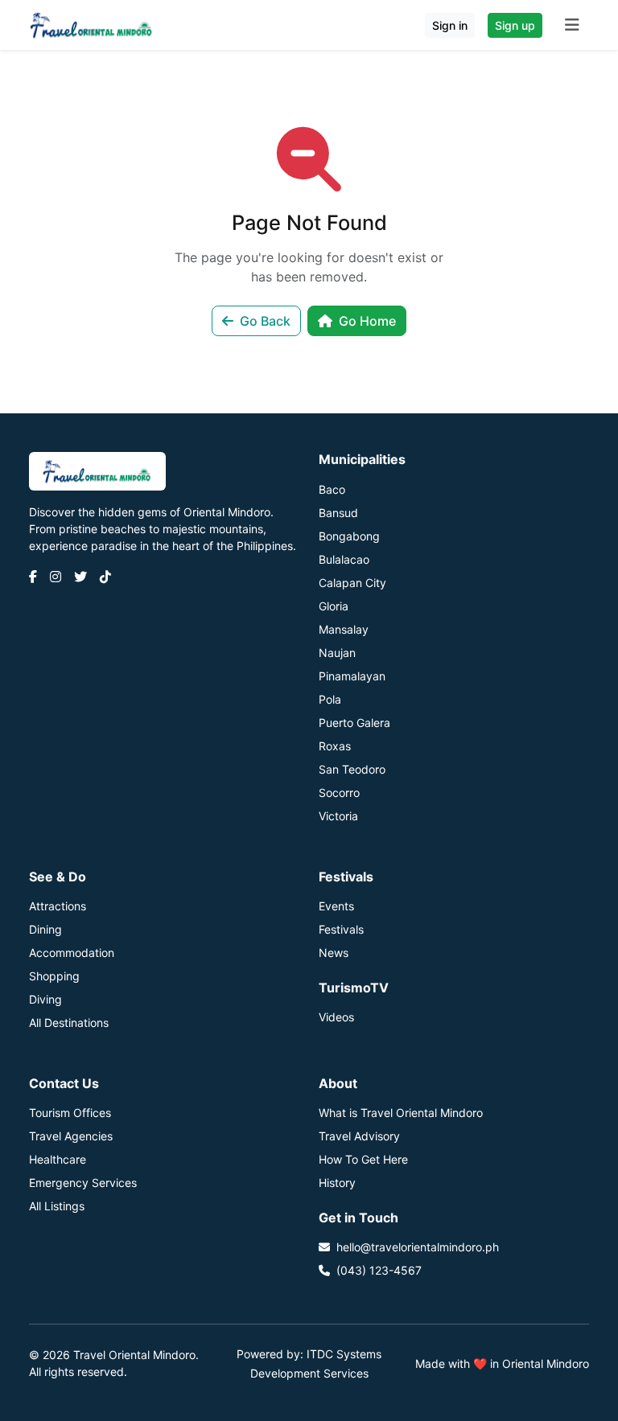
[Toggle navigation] (572, 25)
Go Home (367, 321)
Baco (332, 489)
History (337, 1182)
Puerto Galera (354, 722)
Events (336, 906)
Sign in (450, 25)
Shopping (54, 976)
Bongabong (349, 536)
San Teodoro (352, 769)
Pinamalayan (352, 676)
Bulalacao (344, 559)
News (333, 952)
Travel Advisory (359, 1136)
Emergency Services (83, 1182)
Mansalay (344, 629)
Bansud (338, 513)
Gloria (333, 606)
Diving (45, 999)
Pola (330, 699)
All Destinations (69, 1022)
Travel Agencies (71, 1136)
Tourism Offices (70, 1112)
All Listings (56, 1206)
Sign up (515, 25)
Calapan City (352, 582)
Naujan (337, 652)
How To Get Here (363, 1159)
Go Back (265, 321)
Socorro (339, 792)
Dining (45, 929)
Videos (336, 1017)
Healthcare (57, 1159)
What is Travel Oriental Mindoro (401, 1112)
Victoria (338, 816)
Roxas (335, 746)
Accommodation (71, 952)
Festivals (341, 929)
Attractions (57, 906)
